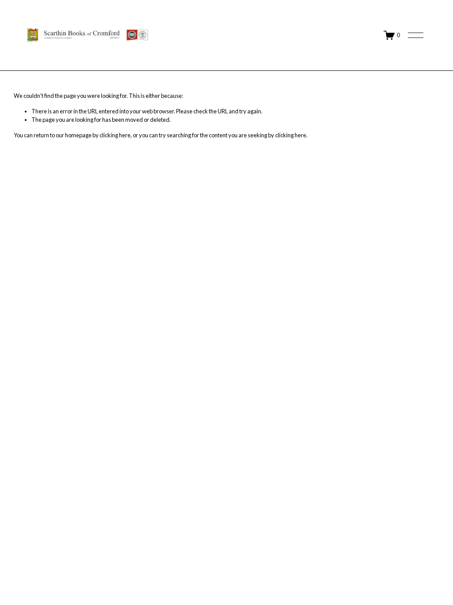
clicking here (115, 135)
